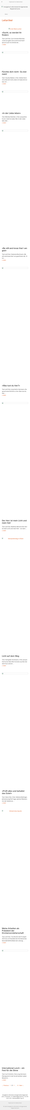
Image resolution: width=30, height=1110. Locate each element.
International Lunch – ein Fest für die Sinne (13, 1069)
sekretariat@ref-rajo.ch (18, 1098)
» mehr (4, 44)
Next (21, 1085)
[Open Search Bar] (26, 14)
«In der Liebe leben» (11, 113)
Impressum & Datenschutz (15, 2)
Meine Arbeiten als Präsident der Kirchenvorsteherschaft (13, 930)
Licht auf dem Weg (10, 656)
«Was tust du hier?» (11, 385)
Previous (5, 1085)
